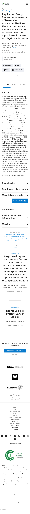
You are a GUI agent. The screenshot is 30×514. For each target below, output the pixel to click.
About (15, 407)
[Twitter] (11, 437)
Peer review (22, 84)
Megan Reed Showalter (9, 43)
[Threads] (28, 437)
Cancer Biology (6, 11)
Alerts (15, 413)
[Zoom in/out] (5, 509)
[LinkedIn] (6, 437)
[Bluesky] (2, 437)
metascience (13, 239)
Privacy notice (15, 354)
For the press (15, 425)
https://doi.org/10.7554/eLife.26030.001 (13, 175)
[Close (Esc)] (0, 509)
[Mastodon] (15, 437)
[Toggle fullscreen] (4, 509)
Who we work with (15, 411)
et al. (15, 47)
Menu (23, 4)
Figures (14, 84)
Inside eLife (15, 421)
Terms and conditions (15, 417)
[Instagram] (19, 437)
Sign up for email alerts (15, 350)
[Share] (2, 509)
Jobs (15, 409)
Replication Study (7, 9)
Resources (15, 427)
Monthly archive (15, 423)
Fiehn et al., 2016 (19, 101)
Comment (18, 70)
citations (23, 76)
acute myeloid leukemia (16, 241)
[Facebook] (15, 440)
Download (8, 65)
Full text (6, 84)
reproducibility (21, 239)
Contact (15, 415)
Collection (9, 325)
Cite (18, 65)
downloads (14, 76)
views (5, 76)
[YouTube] (23, 437)
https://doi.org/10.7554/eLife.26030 (12, 52)
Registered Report (11, 291)
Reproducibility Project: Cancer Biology (14, 98)
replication (6, 239)
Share (7, 70)
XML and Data (15, 429)
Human (15, 247)
